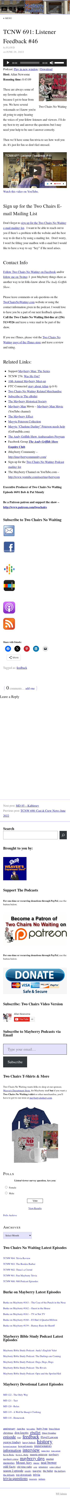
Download (46, 69)
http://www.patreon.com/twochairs (25, 507)
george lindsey (12, 1442)
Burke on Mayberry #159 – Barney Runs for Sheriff (29, 1325)
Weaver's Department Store (16, 1090)
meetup (50, 1459)
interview (31, 1449)
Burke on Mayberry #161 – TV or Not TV (24, 1314)
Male (11, 1193)
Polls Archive (10, 1215)
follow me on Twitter (15, 277)
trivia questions (15, 1478)
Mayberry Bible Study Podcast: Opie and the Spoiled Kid (32, 1373)
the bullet (48, 1471)
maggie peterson (38, 1454)
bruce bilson (54, 1428)
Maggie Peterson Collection (24, 421)
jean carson (55, 1450)
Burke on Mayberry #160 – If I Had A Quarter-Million (30, 1319)
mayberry (54, 1454)
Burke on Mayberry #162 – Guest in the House (26, 1308)
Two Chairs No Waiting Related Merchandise (35, 391)
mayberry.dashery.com (40, 1097)
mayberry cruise (10, 1459)
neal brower (49, 1462)
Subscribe (15, 1061)
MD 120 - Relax (11, 1406)
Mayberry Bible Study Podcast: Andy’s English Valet (30, 1350)
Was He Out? (32, 376)
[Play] (8, 63)
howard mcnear (10, 1446)
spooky (28, 1471)
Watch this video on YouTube (20, 191)
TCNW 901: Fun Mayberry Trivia (20, 1275)
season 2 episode (13, 1470)
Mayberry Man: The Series (34, 371)
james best (45, 1450)
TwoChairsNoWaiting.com (19, 302)
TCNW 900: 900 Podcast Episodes (20, 1281)
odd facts (9, 1466)
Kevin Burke (8, 1454)
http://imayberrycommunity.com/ (27, 457)
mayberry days (32, 1458)
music (36, 1463)
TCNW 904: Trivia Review (16, 1258)
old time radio (24, 1466)
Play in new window (26, 69)
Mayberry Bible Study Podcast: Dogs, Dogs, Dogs (28, 1362)
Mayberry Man (17, 406)
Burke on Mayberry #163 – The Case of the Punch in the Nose (34, 1302)
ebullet (35, 1432)
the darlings (60, 1471)
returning (43, 1466)
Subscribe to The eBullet (22, 396)
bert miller (31, 1428)
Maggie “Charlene (19, 426)
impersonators (43, 1446)
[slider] (60, 62)
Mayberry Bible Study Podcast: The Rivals (24, 1367)
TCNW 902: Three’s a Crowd (17, 1269)
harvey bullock (28, 1442)
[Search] (63, 835)
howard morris (25, 1446)
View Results (35, 1208)
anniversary (9, 1428)
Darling (35, 426)
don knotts (22, 1432)
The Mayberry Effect (20, 416)
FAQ (19, 1437)
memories (9, 1463)
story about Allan (38, 386)
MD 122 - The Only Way (15, 1394)
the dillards (9, 1474)
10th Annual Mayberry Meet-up (27, 381)
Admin (61, 1493)
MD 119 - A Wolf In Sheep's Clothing (22, 1412)
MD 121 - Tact (10, 1400)
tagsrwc (37, 1471)
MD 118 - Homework (13, 1417)
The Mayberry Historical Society (27, 401)
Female (12, 1187)
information (12, 1450)
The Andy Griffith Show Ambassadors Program (36, 436)
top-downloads (24, 1474)
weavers (33, 1479)
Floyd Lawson (49, 1437)
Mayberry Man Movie (50, 406)
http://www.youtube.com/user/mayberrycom (34, 477)
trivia (36, 1474)
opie (35, 1466)
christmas (8, 1433)
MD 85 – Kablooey (27, 805)
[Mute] (51, 63)
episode (9, 1436)
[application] (35, 63)
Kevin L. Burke (22, 1454)
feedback (22, 668)
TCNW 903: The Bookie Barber (19, 1264)
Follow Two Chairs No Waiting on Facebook (29, 272)
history (44, 1441)
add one (30, 688)
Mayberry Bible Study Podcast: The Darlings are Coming (32, 1356)
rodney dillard (55, 1467)
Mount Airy (24, 1462)
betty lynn (42, 1428)
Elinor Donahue (49, 1432)
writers (41, 1479)
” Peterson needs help (52, 426)
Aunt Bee (21, 1428)
